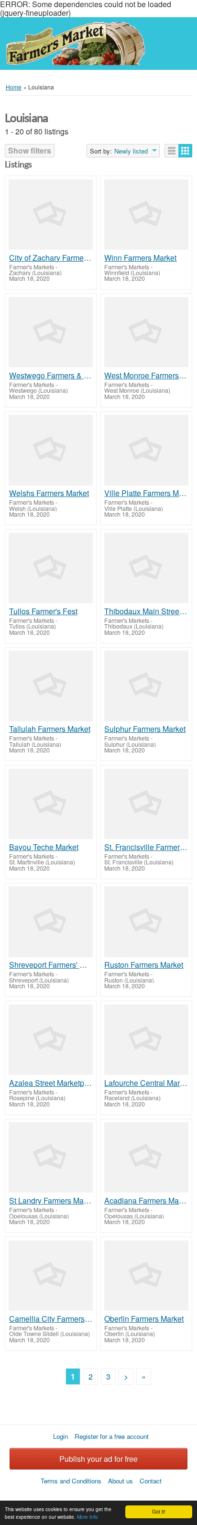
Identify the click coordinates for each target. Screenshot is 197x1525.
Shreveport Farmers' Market (51, 965)
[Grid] (185, 150)
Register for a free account (112, 1436)
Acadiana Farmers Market (146, 1200)
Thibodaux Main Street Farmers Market (146, 611)
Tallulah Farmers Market (49, 729)
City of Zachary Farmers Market (51, 258)
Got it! (158, 1511)
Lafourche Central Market (146, 1083)
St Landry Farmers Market (51, 1200)
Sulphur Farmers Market (145, 729)
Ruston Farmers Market (143, 965)
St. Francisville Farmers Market (146, 847)
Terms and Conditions (71, 1480)
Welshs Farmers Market (49, 493)
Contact (151, 1480)
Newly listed (131, 151)
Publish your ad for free (98, 1458)
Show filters (29, 150)
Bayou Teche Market (43, 847)
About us (120, 1480)
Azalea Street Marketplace (51, 1083)
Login (60, 1436)
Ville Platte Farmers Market (146, 493)
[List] (171, 150)
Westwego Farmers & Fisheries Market (51, 375)
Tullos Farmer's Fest (43, 611)
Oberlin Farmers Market (144, 1319)
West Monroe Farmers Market (146, 375)
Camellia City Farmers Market (51, 1319)
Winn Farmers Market (140, 258)
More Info (87, 1516)
